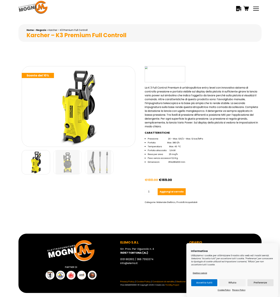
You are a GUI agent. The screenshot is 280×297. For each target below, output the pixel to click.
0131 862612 (127, 259)
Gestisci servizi (200, 273)
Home (30, 30)
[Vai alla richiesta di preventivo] (239, 9)
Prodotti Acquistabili (186, 202)
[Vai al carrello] (246, 9)
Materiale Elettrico (166, 202)
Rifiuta (232, 282)
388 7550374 (145, 259)
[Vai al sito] (50, 275)
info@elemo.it (129, 263)
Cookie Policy (224, 290)
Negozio (41, 30)
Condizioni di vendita (163, 281)
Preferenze (260, 282)
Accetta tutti (204, 282)
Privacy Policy (238, 290)
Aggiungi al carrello (172, 191)
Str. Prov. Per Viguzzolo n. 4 (137, 251)
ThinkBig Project (172, 285)
